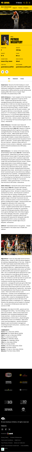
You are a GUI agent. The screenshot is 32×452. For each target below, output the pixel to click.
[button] (29, 244)
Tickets (20, 8)
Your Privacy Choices (7, 443)
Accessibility (4, 448)
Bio (9, 79)
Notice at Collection (19, 443)
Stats (22, 79)
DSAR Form (18, 440)
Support (15, 8)
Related (15, 79)
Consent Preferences (16, 437)
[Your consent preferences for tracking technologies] (2, 449)
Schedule (26, 8)
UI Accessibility (25, 445)
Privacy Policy (4, 437)
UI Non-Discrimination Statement (10, 445)
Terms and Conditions (7, 440)
